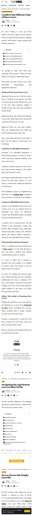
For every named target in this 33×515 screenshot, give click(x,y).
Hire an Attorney (9, 428)
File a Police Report (9, 420)
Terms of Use (11, 512)
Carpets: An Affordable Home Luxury (14, 58)
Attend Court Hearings (10, 436)
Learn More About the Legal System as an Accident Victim (14, 443)
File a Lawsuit (8, 434)
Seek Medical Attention (10, 417)
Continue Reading (16, 461)
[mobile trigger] (3, 1)
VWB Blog (8, 20)
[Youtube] (17, 365)
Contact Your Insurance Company (13, 423)
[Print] (14, 25)
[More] (17, 395)
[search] (26, 2)
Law (3, 381)
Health (4, 472)
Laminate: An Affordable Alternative (13, 56)
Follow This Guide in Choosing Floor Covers (15, 64)
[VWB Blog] (17, 1)
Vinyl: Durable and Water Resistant (13, 61)
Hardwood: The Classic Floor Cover (13, 53)
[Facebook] (15, 365)
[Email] (8, 25)
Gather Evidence (9, 425)
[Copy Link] (11, 25)
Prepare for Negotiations (11, 431)
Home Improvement (7, 11)
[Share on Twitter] (5, 25)
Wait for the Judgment (10, 439)
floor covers (8, 249)
